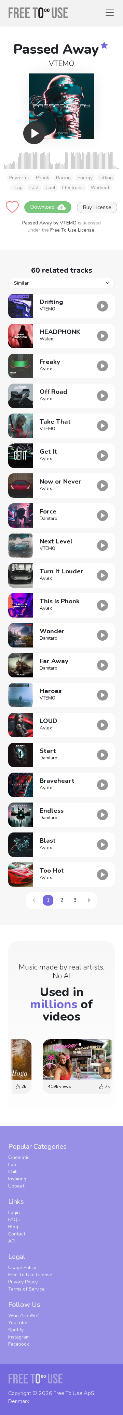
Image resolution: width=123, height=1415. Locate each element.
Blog (13, 1227)
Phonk (42, 177)
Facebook (18, 1344)
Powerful (19, 177)
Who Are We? (23, 1315)
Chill (13, 1171)
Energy (85, 177)
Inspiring (17, 1179)
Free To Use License (72, 230)
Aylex (46, 369)
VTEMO (61, 63)
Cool (50, 187)
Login (14, 1212)
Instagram (19, 1337)
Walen (46, 339)
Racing (63, 177)
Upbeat (16, 1186)
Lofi (12, 1164)
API (11, 1241)
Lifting (106, 177)
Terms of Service (26, 1289)
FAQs (14, 1219)
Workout (100, 187)
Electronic (73, 187)
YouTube (17, 1322)
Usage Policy (22, 1267)
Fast (34, 187)
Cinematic (18, 1157)
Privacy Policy (23, 1282)
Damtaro (48, 519)
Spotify (16, 1330)
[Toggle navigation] (110, 12)
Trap (18, 187)
